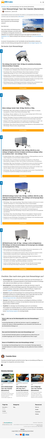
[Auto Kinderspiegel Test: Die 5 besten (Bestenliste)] (7, 381)
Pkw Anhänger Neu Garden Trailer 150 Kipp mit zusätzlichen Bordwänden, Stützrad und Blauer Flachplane (21, 65)
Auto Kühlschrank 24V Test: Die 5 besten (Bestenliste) (22, 388)
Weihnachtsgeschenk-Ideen (9, 298)
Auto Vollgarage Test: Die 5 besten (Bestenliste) (36, 388)
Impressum (35, 422)
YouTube (4, 411)
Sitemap (37, 414)
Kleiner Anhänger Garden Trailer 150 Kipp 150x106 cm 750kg (18, 108)
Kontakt (36, 409)
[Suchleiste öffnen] (41, 2)
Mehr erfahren (21, 16)
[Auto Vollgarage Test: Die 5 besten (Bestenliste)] (37, 381)
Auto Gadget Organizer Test (35, 43)
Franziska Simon (11, 356)
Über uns (37, 407)
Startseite (3, 6)
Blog (8, 6)
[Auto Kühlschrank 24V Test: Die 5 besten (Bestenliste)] (22, 381)
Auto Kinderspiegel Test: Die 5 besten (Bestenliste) (7, 388)
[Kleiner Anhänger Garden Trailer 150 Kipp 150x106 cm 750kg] (23, 100)
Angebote (10, 290)
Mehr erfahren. (40, 426)
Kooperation (37, 411)
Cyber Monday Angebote (12, 311)
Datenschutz (40, 422)
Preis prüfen (24, 88)
